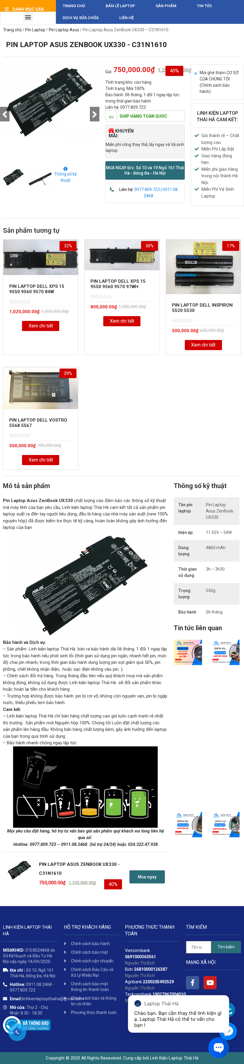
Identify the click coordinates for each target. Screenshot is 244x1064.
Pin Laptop (35, 29)
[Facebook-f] (192, 982)
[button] (145, 170)
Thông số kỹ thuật (65, 177)
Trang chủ (74, 6)
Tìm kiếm (226, 947)
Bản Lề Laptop (120, 6)
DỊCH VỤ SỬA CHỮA (81, 17)
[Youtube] (210, 982)
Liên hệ (126, 17)
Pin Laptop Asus (64, 29)
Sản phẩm (166, 6)
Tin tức (204, 6)
